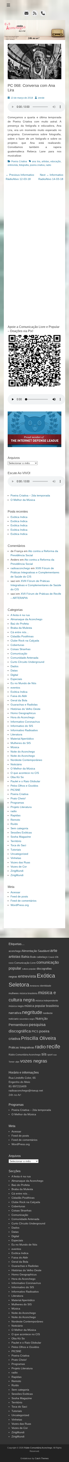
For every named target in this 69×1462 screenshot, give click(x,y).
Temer (12, 1062)
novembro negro (27, 1019)
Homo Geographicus (23, 713)
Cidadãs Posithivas (22, 636)
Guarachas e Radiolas (24, 704)
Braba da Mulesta (21, 627)
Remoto (15, 819)
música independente (46, 1000)
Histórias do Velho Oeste (25, 708)
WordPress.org (20, 905)
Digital (14, 674)
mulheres (14, 993)
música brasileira (28, 993)
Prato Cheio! (18, 798)
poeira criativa (37, 165)
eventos (15, 687)
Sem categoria (19, 828)
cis (56, 956)
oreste (41, 98)
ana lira (36, 161)
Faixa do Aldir (19, 695)
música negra (16, 1006)
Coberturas (17, 644)
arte (53, 950)
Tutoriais (16, 849)
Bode (33, 957)
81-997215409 (17, 1086)
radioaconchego (20, 568)
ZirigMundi (17, 870)
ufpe (17, 1062)
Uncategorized (19, 853)
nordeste (48, 1013)
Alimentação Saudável (35, 950)
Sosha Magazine (21, 836)
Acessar (15, 892)
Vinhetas (16, 858)
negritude (32, 1012)
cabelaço (42, 956)
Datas (14, 670)
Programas (17, 802)
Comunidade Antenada (24, 657)
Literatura (16, 734)
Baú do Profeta (20, 623)
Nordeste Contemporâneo (26, 759)
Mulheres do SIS (21, 743)
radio (48, 165)
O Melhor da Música (23, 499)
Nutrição (41, 1018)
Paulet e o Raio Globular (25, 781)
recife (53, 1046)
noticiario (14, 1018)
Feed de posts (19, 896)
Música (15, 747)
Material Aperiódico (22, 738)
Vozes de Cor (19, 866)
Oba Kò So (17, 777)
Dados (14, 666)
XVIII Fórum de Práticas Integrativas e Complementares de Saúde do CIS (35, 572)
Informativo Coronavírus (25, 721)
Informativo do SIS (22, 725)
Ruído (14, 823)
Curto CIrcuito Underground (27, 661)
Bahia (25, 957)
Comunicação (19, 653)
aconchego (15, 951)
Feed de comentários (23, 900)
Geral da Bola (19, 700)
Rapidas (16, 815)
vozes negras (33, 1060)
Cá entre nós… (20, 632)
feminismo (34, 986)
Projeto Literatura (21, 806)
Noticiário (16, 764)
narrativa (15, 1013)
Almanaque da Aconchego (26, 619)
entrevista (13, 165)
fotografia (24, 165)
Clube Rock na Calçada (25, 640)
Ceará (51, 957)
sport (50, 1054)
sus (55, 1055)
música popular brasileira (41, 1005)
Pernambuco (18, 1025)
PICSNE (15, 789)
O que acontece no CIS (25, 772)
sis (44, 1054)
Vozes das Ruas (20, 862)
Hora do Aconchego (22, 717)
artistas (45, 161)
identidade (45, 985)
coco (11, 963)
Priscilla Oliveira (38, 1038)
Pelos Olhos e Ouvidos (24, 785)
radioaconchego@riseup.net (26, 1090)
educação (55, 161)
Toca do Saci (18, 845)
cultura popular (29, 969)
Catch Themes (42, 1458)
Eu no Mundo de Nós (23, 683)
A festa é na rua (20, 615)
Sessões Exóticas (21, 832)
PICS (35, 1031)
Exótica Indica (19, 516)
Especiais (16, 679)
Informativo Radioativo (24, 730)
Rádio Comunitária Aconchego (25, 1054)
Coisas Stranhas (20, 649)
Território (16, 841)
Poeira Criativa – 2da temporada (30, 495)
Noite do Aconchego (23, 751)
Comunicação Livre (25, 963)
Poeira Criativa (19, 161)
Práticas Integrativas (21, 1047)
